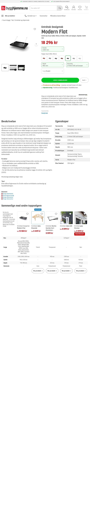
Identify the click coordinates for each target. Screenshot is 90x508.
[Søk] (60, 8)
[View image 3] (21, 67)
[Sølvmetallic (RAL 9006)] (74, 58)
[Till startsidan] (14, 8)
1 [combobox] (83, 80)
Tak (12, 20)
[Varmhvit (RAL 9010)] (80, 58)
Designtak (44, 113)
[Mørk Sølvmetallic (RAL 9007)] (50, 58)
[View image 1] (5, 67)
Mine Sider (74, 9)
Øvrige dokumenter (8, 193)
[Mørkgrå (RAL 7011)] (56, 58)
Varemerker (43, 16)
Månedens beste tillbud (57, 16)
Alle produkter (10, 16)
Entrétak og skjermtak (22, 20)
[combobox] (52, 49)
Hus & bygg (6, 20)
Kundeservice (66, 9)
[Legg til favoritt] (34, 29)
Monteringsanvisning (8, 195)
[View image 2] (13, 67)
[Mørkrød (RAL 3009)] (62, 58)
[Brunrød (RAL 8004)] (44, 58)
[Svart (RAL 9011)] (68, 58)
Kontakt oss (31, 16)
